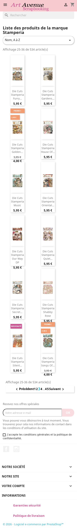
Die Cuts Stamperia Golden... (17, 148)
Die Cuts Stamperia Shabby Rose (47, 310)
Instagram (16, 449)
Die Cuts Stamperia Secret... (17, 308)
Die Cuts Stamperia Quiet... (47, 255)
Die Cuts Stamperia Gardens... (47, 94)
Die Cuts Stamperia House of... (48, 148)
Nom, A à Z (38, 40)
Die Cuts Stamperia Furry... (17, 94)
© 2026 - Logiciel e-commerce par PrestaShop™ (33, 524)
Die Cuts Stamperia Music (17, 201)
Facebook (6, 449)
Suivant (57, 389)
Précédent (24, 389)
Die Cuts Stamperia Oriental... (47, 201)
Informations (14, 495)
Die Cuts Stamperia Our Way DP (17, 257)
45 (47, 389)
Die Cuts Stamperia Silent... (17, 361)
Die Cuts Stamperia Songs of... (48, 361)
